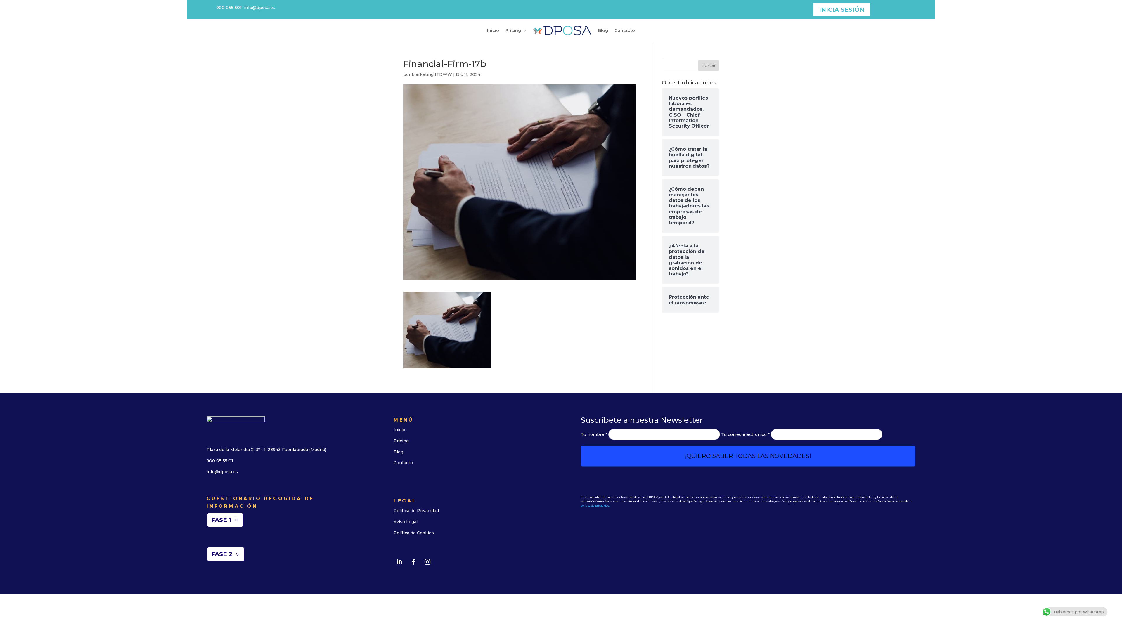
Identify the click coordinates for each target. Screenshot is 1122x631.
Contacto (624, 30)
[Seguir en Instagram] (427, 562)
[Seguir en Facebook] (413, 562)
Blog (603, 30)
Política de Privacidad (416, 510)
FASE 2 (222, 554)
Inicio (493, 30)
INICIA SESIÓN (841, 9)
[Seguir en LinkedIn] (399, 562)
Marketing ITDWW (432, 74)
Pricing (513, 30)
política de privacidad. (595, 505)
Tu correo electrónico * (746, 434)
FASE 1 (221, 519)
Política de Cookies (414, 532)
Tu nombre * (594, 434)
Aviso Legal (406, 521)
